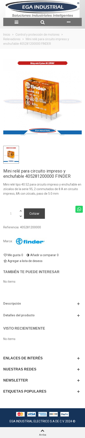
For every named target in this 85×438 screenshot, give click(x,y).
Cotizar (34, 213)
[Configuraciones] (69, 22)
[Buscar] (42, 22)
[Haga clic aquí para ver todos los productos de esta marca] (30, 241)
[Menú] (16, 22)
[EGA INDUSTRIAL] (42, 9)
